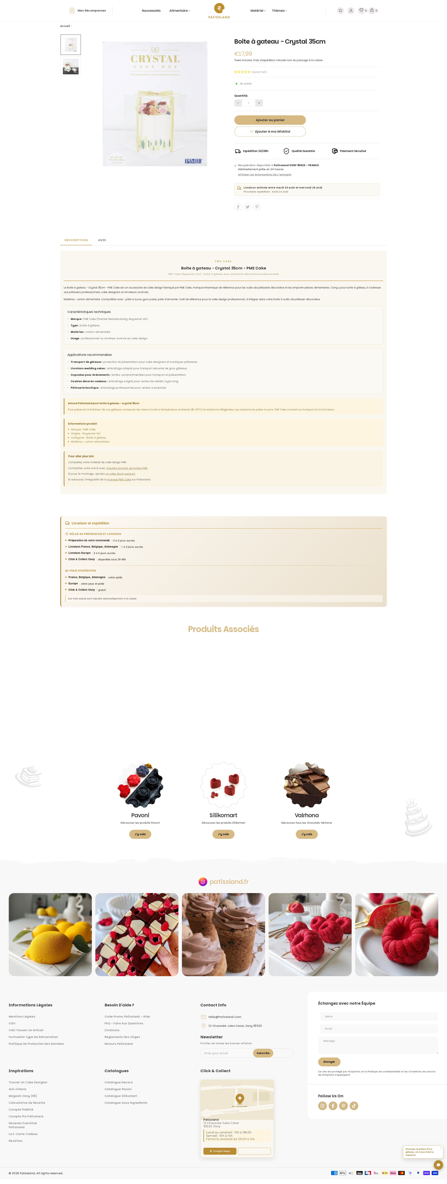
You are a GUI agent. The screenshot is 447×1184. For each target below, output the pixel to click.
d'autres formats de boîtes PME (126, 468)
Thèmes (278, 10)
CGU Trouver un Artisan (26, 1030)
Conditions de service (422, 1071)
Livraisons (112, 1030)
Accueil (65, 26)
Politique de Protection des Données (36, 1044)
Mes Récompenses (92, 11)
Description (76, 240)
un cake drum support (120, 474)
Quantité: (241, 96)
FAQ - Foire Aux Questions (124, 1023)
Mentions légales (22, 1017)
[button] (242, 72)
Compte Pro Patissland (26, 1116)
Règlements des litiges (122, 1037)
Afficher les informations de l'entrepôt (264, 174)
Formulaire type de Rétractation (33, 1037)
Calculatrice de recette (27, 1103)
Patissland (27, 1173)
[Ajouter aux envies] (67, 645)
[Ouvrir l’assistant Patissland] (438, 1165)
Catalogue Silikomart (121, 1096)
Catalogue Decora (119, 1082)
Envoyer (329, 1062)
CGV (12, 1023)
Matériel (257, 10)
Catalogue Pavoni (118, 1089)
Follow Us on (330, 1096)
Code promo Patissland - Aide (127, 1017)
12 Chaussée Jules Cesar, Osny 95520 (235, 1026)
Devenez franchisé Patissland (23, 1125)
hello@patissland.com (224, 1017)
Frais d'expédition (264, 60)
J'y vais (140, 834)
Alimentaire (178, 10)
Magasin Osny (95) (23, 1096)
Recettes (16, 1141)
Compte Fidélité (21, 1110)
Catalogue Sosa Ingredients (126, 1103)
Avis (102, 240)
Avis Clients (18, 1089)
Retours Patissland (119, 1044)
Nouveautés (151, 10)
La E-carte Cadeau (23, 1134)
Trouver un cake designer (28, 1082)
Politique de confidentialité (384, 1071)
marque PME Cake (119, 479)
